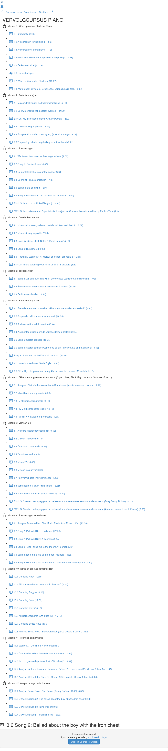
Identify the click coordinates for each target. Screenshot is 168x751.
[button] (2, 3)
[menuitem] (2, 7)
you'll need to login (97, 737)
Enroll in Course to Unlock (84, 741)
